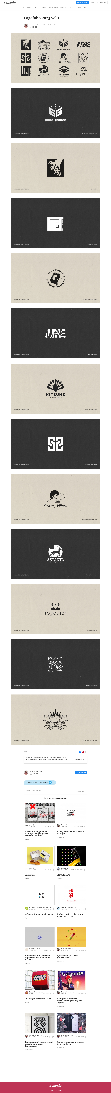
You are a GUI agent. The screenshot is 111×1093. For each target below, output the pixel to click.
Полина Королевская (67, 825)
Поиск (86, 7)
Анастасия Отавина (36, 25)
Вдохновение (53, 7)
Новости (63, 7)
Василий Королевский (36, 992)
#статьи (27, 1002)
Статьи (36, 7)
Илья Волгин (65, 868)
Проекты (43, 7)
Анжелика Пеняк (34, 948)
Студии (78, 7)
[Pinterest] (83, 752)
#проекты (27, 839)
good (30, 825)
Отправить (81, 792)
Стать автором (82, 2)
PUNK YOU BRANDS (67, 907)
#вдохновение (60, 837)
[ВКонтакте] (80, 752)
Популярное (27, 7)
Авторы (71, 7)
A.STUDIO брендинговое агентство (40, 907)
